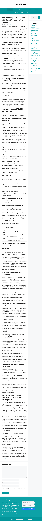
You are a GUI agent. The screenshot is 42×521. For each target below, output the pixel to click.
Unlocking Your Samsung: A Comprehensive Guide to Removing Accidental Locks (35, 68)
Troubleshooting (17, 9)
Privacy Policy (16, 12)
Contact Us (36, 9)
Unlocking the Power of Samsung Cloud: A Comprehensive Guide (35, 48)
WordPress (30, 519)
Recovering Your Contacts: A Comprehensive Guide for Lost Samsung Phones (35, 28)
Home (5, 9)
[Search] (39, 17)
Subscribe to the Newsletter (28, 508)
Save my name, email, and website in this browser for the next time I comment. (14, 489)
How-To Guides (24, 9)
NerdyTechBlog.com (19, 519)
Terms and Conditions (24, 12)
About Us (30, 9)
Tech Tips (10, 9)
